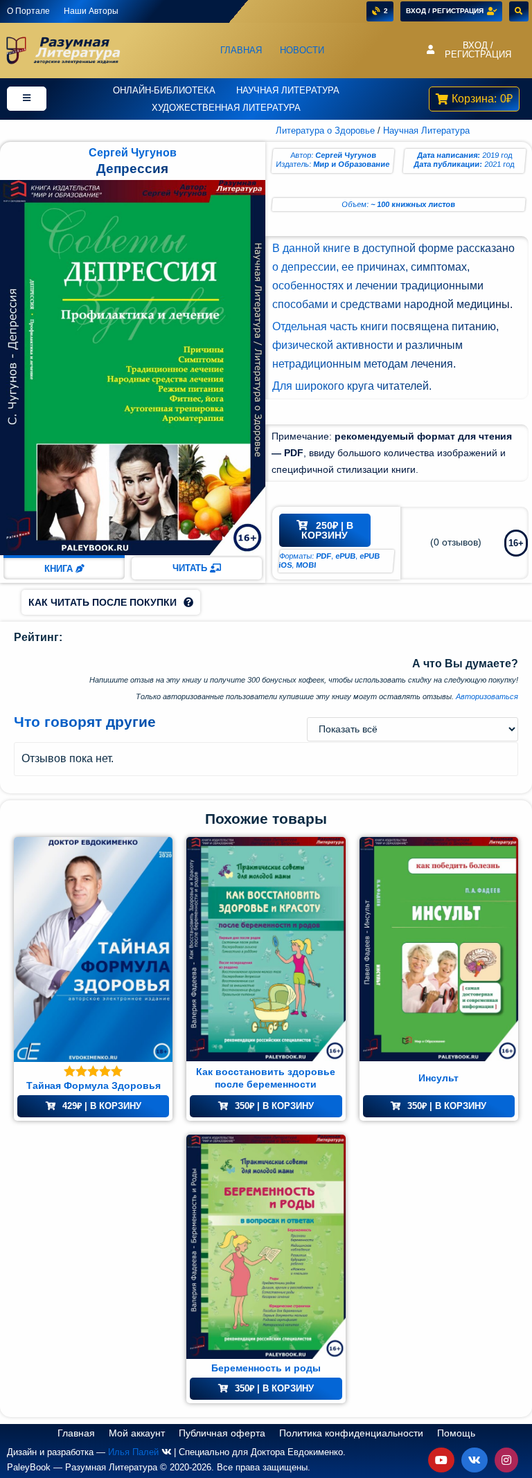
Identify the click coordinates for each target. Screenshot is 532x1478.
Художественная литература (226, 107)
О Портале (28, 11)
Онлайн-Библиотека (164, 90)
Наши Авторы (91, 11)
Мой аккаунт (137, 1433)
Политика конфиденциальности (351, 1433)
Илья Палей (133, 1452)
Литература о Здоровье (325, 130)
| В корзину (327, 530)
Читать (191, 568)
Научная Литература (287, 90)
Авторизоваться (487, 696)
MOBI (306, 565)
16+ (516, 543)
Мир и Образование (350, 164)
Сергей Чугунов (133, 153)
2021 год (499, 164)
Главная (241, 50)
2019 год (497, 155)
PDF (324, 556)
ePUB (345, 556)
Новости (302, 50)
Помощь (456, 1433)
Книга (60, 569)
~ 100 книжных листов (413, 204)
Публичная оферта (222, 1433)
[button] (472, 50)
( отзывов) (455, 542)
